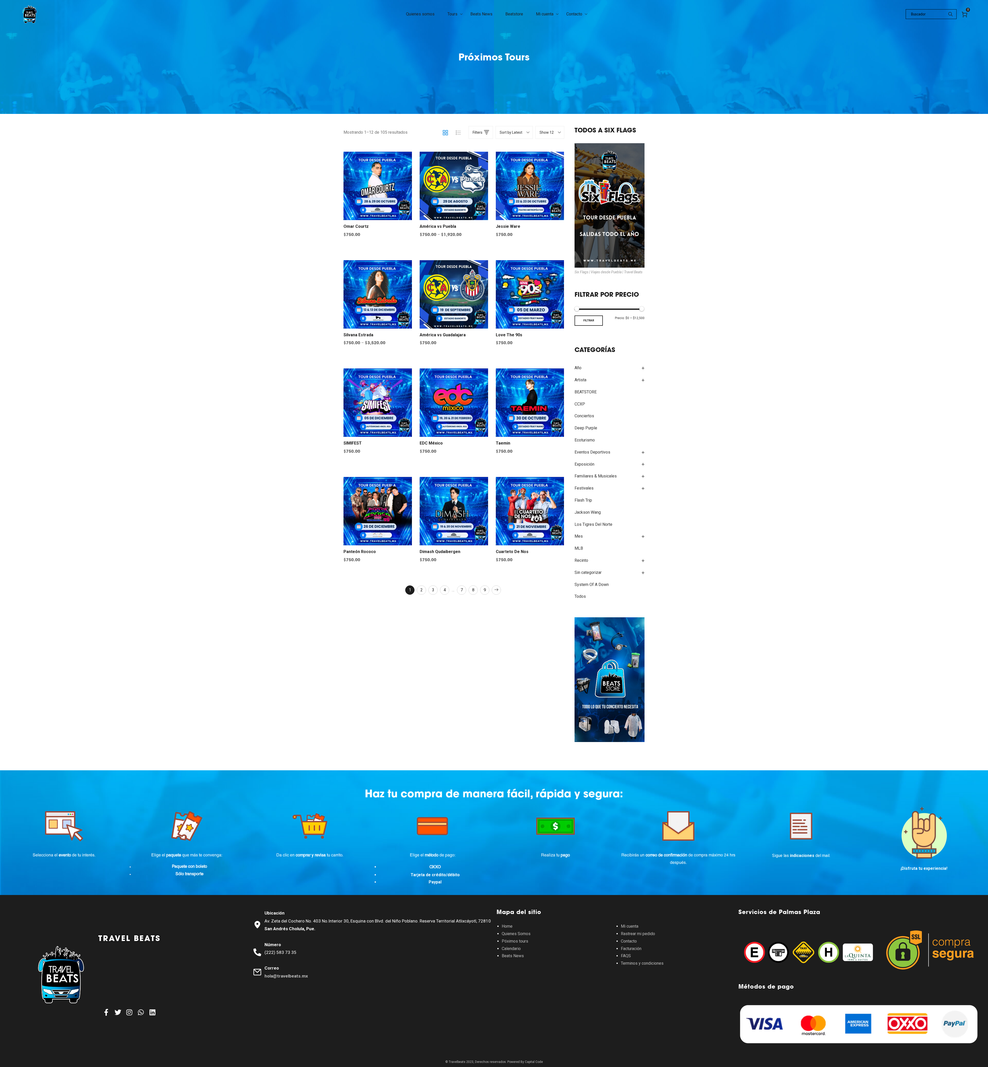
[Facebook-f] (106, 1012)
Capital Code (534, 1062)
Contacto (629, 940)
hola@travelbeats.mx (286, 976)
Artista (580, 379)
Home (507, 926)
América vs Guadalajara (443, 334)
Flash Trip (583, 500)
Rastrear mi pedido (638, 933)
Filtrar (588, 320)
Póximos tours (515, 940)
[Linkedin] (152, 1012)
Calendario (511, 948)
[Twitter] (117, 1012)
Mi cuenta (629, 926)
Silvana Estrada (358, 334)
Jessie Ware (508, 226)
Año (578, 367)
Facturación (631, 948)
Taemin (503, 443)
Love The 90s (509, 334)
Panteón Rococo (359, 551)
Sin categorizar (588, 572)
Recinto (581, 560)
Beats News (513, 955)
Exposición (584, 464)
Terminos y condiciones (642, 963)
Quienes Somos (516, 933)
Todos (580, 596)
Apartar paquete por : (379, 586)
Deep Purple (586, 428)
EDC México (431, 443)
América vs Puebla (438, 226)
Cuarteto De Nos (512, 551)
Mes (579, 536)
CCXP (580, 404)
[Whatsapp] (141, 1012)
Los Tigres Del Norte (593, 524)
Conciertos (584, 415)
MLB (579, 548)
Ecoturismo (585, 440)
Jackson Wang (588, 512)
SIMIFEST (352, 443)
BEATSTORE (586, 392)
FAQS (626, 955)
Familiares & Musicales (596, 476)
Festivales (584, 488)
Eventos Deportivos (592, 452)
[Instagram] (129, 1012)
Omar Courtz (356, 226)
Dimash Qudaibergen (440, 551)
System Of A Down (592, 584)
